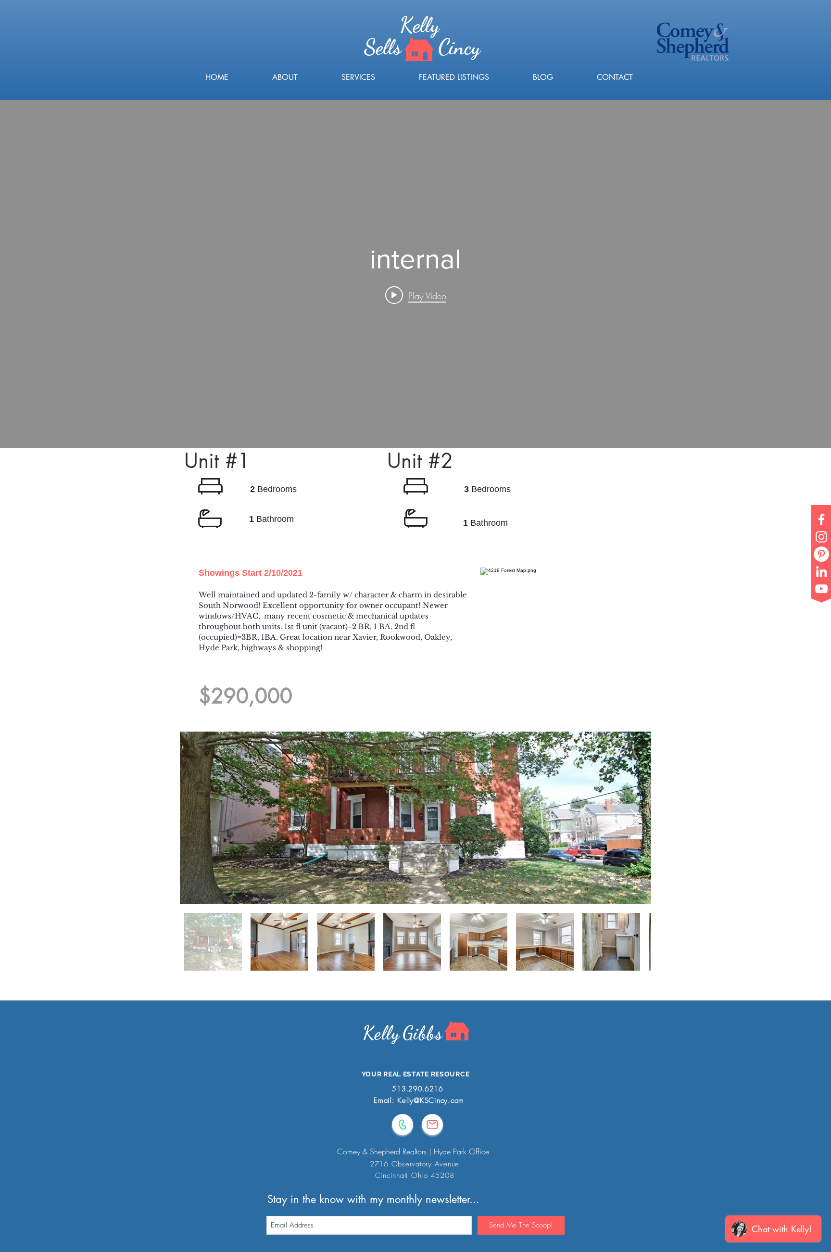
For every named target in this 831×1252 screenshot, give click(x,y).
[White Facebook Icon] (821, 519)
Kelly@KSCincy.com (430, 1100)
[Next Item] (634, 818)
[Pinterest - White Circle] (821, 554)
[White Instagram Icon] (821, 536)
